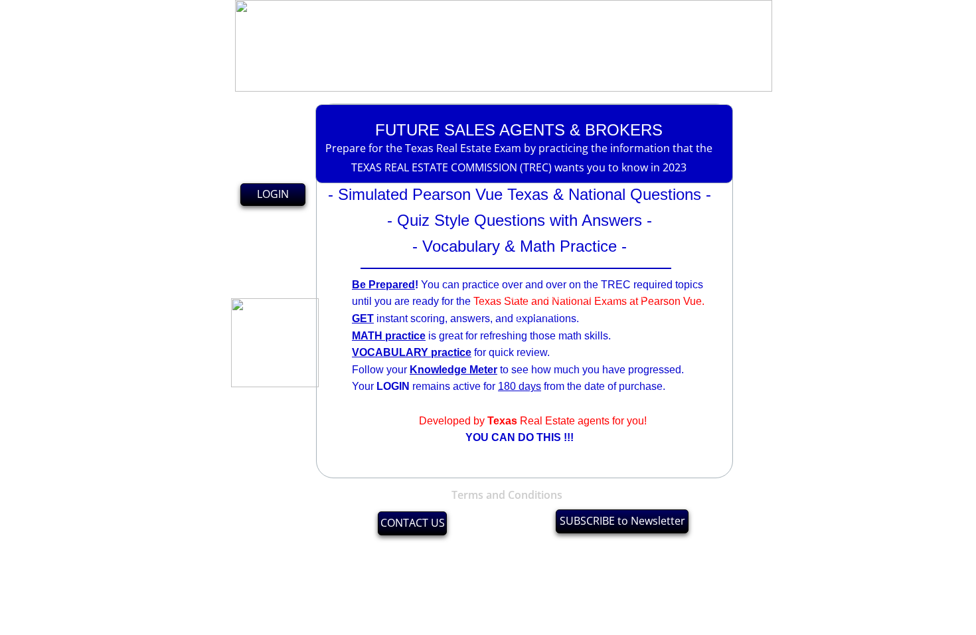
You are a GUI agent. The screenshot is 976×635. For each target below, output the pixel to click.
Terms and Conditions (506, 495)
